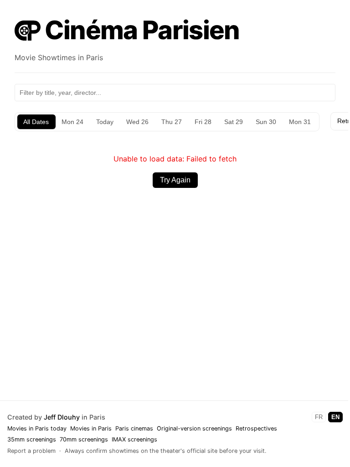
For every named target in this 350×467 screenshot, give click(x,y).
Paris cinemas (134, 428)
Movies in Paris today (37, 428)
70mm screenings (84, 439)
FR (319, 417)
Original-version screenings (194, 428)
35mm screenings (31, 439)
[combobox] (175, 92)
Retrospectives (256, 428)
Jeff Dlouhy (62, 417)
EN (335, 417)
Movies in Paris (91, 428)
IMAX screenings (134, 439)
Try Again (175, 180)
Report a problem (31, 450)
